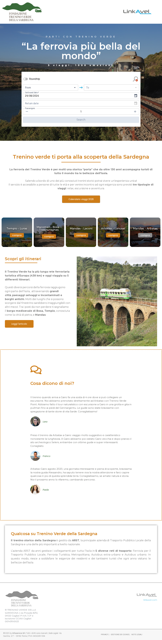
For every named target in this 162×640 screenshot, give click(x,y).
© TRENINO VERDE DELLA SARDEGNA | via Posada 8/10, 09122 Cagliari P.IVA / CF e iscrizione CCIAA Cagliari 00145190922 (21, 615)
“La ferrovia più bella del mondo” (81, 50)
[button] (145, 235)
